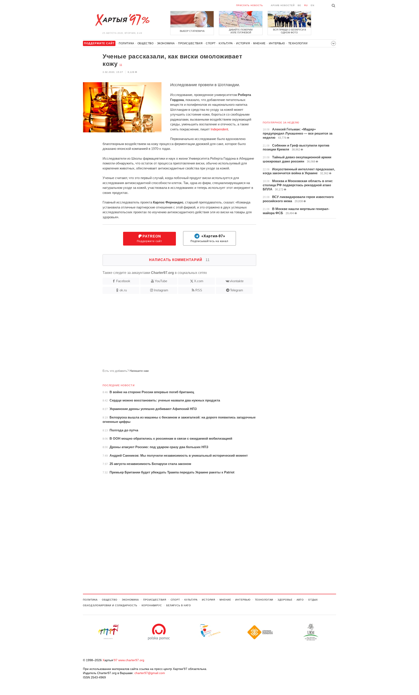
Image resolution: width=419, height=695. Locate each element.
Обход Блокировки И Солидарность (110, 605)
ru (306, 5)
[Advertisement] (169, 333)
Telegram (236, 290)
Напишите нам (139, 370)
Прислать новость (249, 5)
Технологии (298, 43)
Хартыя (122, 20)
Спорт (210, 43)
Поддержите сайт (149, 238)
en (312, 5)
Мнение (259, 43)
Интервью (277, 43)
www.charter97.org (131, 660)
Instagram (161, 290)
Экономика (166, 43)
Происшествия (190, 43)
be (299, 5)
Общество (145, 43)
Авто (300, 599)
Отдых (313, 599)
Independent (219, 129)
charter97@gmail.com (149, 673)
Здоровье (285, 599)
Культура (226, 43)
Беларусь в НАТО (178, 605)
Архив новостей (283, 5)
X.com (198, 281)
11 (120, 65)
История (243, 43)
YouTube (161, 281)
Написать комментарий (179, 260)
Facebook (123, 281)
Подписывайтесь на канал (209, 238)
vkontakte (237, 281)
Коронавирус (152, 605)
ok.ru (123, 290)
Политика (126, 43)
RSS (198, 290)
